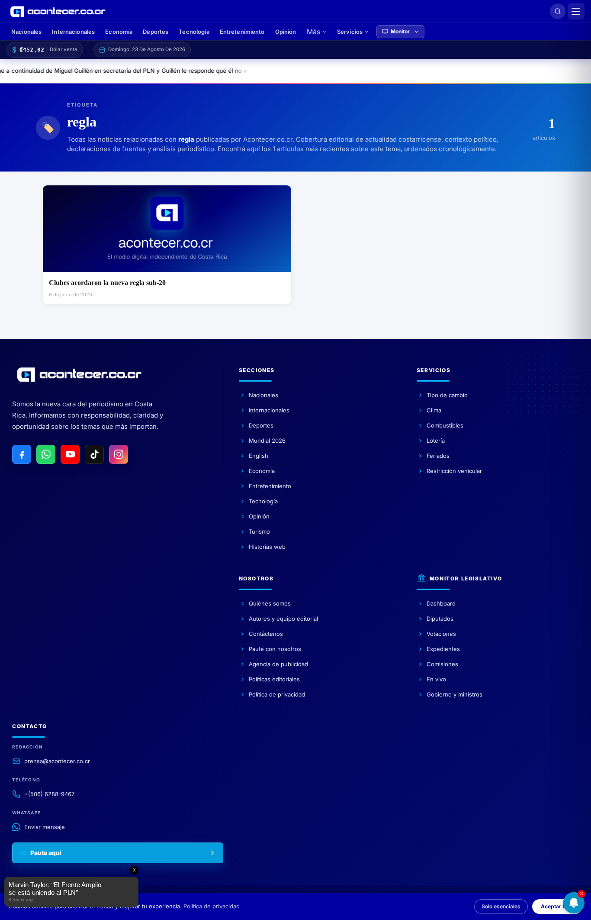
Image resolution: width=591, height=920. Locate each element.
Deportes (155, 31)
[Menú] (576, 11)
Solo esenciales (501, 906)
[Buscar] (557, 11)
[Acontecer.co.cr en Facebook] (21, 454)
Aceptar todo (557, 906)
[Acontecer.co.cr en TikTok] (94, 454)
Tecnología (194, 31)
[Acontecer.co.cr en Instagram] (118, 454)
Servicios (350, 31)
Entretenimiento (242, 31)
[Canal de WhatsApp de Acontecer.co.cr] (45, 454)
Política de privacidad (211, 906)
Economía (118, 31)
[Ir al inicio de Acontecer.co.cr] (79, 374)
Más (313, 31)
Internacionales (73, 31)
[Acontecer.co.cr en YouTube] (70, 454)
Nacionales (26, 31)
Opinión (285, 31)
